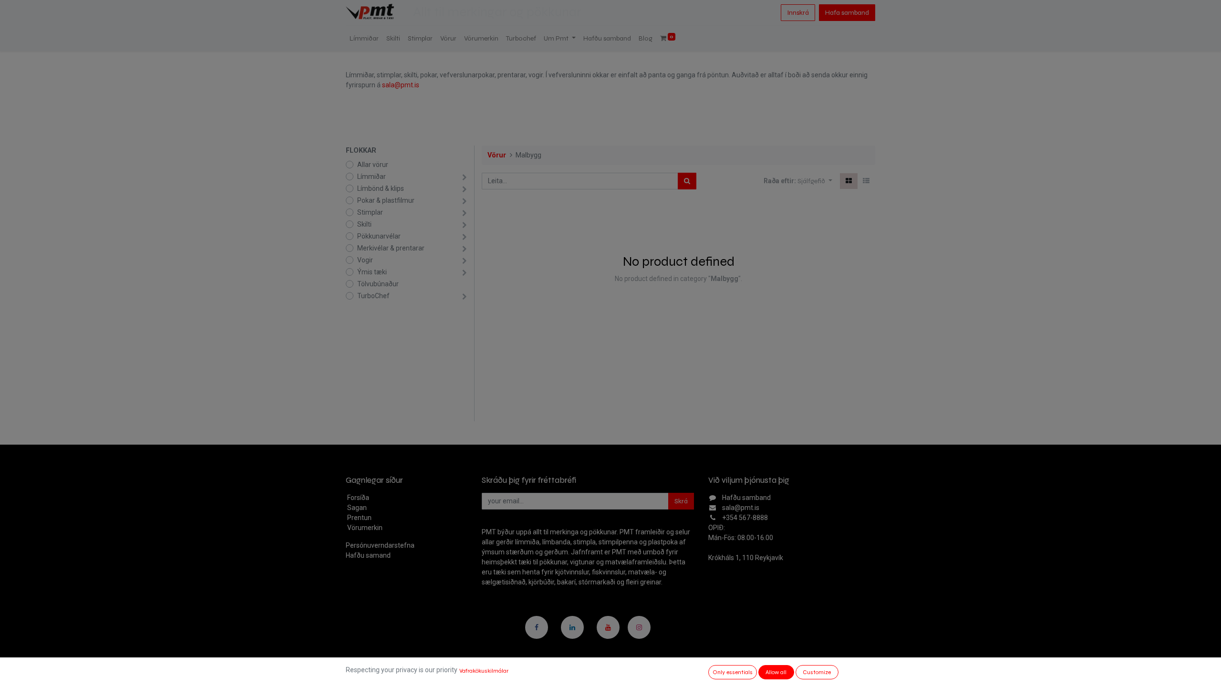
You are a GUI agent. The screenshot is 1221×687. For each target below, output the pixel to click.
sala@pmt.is (400, 85)
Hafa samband (847, 13)
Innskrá (798, 13)
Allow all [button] (776, 672)
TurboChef (373, 296)
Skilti (364, 224)
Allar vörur (372, 164)
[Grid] (849, 181)
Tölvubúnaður (378, 284)
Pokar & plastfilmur (385, 200)
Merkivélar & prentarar (390, 248)
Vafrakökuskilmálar (483, 670)
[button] (814, 181)
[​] (536, 627)
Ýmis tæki (372, 272)
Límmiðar (371, 176)
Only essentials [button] (733, 672)
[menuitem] (364, 38)
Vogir (365, 260)
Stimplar (370, 212)
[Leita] (687, 181)
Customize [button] (817, 672)
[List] (866, 181)
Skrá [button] (681, 501)
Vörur (496, 155)
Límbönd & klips (380, 188)
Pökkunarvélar (379, 236)
